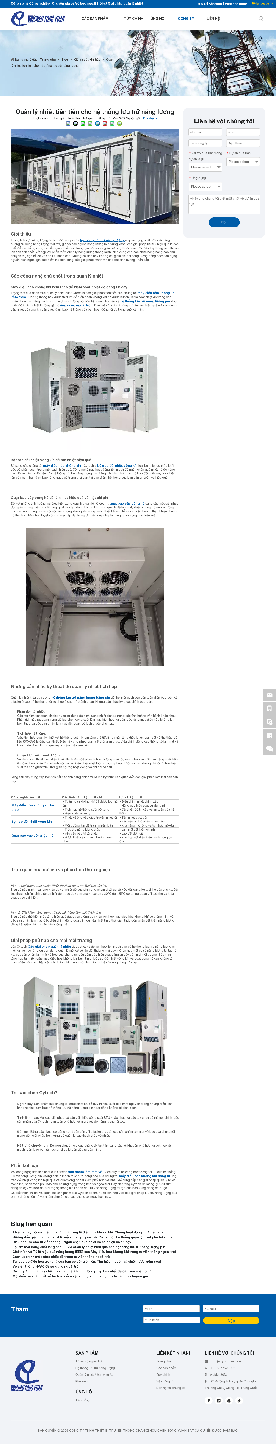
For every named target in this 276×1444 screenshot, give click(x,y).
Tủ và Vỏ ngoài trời (88, 1361)
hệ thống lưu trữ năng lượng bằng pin (81, 697)
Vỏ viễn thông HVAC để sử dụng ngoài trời (46, 1266)
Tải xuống (82, 1400)
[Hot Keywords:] (261, 19)
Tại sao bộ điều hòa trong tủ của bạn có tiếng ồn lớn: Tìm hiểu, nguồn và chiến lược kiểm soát (87, 1261)
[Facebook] (209, 1400)
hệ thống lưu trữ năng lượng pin (145, 301)
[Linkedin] (219, 1400)
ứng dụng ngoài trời (76, 305)
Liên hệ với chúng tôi (170, 1388)
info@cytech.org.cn (225, 1361)
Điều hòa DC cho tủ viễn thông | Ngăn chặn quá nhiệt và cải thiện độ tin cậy (72, 1242)
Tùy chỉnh (163, 1374)
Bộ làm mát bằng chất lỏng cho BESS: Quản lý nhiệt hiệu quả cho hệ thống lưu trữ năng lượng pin (89, 1247)
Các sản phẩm (166, 1368)
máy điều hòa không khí (62, 465)
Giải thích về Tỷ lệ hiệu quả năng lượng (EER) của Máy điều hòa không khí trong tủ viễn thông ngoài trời (94, 1252)
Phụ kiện (81, 1381)
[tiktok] (239, 1400)
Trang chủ (163, 1361)
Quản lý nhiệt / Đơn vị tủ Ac (94, 1374)
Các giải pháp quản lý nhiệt (50, 946)
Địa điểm (150, 118)
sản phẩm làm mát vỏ (85, 1172)
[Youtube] (229, 1400)
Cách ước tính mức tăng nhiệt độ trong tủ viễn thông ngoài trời (62, 1257)
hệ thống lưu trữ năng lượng (102, 240)
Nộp (224, 222)
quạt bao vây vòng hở (127, 503)
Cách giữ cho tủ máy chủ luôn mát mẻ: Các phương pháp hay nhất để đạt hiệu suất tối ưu (82, 1271)
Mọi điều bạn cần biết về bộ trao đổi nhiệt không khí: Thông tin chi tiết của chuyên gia (80, 1276)
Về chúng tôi (165, 1381)
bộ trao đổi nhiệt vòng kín (117, 465)
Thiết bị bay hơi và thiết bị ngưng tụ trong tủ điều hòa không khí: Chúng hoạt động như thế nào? (88, 1232)
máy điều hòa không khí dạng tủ (145, 1176)
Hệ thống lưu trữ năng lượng (95, 1368)
